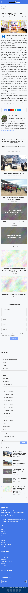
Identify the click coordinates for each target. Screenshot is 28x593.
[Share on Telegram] (18, 110)
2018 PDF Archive (8, 394)
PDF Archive (6, 381)
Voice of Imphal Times (8, 436)
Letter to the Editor (7, 372)
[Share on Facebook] (9, 110)
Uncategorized (6, 433)
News (4, 375)
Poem (4, 423)
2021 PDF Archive (8, 404)
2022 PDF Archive (8, 407)
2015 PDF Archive (8, 385)
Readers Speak (6, 426)
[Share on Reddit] (13, 110)
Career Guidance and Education (10, 359)
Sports (4, 429)
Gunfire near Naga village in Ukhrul (14, 246)
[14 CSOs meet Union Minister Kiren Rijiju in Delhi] (14, 211)
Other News (6, 378)
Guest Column (6, 368)
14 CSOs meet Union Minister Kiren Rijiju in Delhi (19, 471)
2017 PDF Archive (8, 391)
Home (2, 6)
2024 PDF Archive (8, 413)
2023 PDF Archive (8, 410)
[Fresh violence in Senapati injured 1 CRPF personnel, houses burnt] (14, 163)
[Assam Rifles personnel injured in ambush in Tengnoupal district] (14, 284)
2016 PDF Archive (8, 388)
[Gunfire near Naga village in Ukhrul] (14, 235)
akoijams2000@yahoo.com (7, 130)
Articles (5, 356)
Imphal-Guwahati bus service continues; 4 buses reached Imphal (19, 462)
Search (3, 440)
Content (5, 362)
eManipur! (25, 587)
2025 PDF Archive (8, 417)
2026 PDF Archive (8, 420)
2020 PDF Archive (8, 401)
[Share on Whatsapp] (15, 110)
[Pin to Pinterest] (11, 110)
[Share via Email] (20, 110)
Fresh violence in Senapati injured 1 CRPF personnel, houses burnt (19, 453)
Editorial (5, 365)
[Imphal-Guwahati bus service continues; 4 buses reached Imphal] (14, 187)
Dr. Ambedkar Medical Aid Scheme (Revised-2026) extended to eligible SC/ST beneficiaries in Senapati (14, 270)
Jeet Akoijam (9, 16)
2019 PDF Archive (8, 397)
